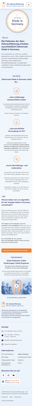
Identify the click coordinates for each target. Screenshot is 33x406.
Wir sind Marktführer (7, 354)
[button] (16, 285)
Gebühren (21, 360)
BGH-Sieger (4, 357)
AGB (11, 397)
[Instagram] (8, 375)
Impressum (4, 397)
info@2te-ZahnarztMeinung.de (13, 340)
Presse (20, 363)
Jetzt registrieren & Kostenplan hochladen (15, 250)
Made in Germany (23, 354)
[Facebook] (3, 375)
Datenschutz (17, 397)
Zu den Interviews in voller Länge (16, 297)
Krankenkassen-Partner (24, 357)
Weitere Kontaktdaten (10, 344)
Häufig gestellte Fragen (8, 360)
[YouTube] (13, 375)
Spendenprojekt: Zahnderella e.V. (6, 364)
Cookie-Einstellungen (7, 401)
